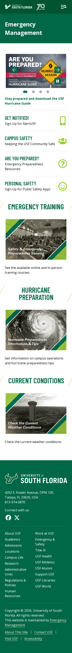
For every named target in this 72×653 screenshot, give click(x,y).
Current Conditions (36, 380)
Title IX (40, 550)
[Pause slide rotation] (57, 81)
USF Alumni (43, 568)
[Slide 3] (40, 92)
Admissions (13, 545)
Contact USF (43, 632)
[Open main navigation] (63, 6)
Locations (12, 551)
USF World (43, 586)
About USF (13, 533)
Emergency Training (36, 206)
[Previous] (14, 70)
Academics (12, 539)
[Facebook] (8, 517)
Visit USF (11, 638)
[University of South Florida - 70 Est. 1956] (25, 6)
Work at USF (44, 533)
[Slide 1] (25, 92)
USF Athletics (45, 562)
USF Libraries (45, 580)
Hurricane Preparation (36, 293)
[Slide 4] (48, 92)
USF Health (43, 556)
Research (12, 563)
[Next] (57, 70)
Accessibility (33, 638)
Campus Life (14, 557)
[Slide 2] (33, 92)
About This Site (16, 632)
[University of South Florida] (36, 478)
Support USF (44, 574)
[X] (16, 517)
